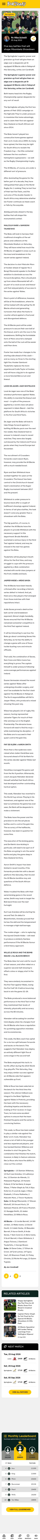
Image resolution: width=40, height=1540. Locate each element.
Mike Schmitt (20, 37)
